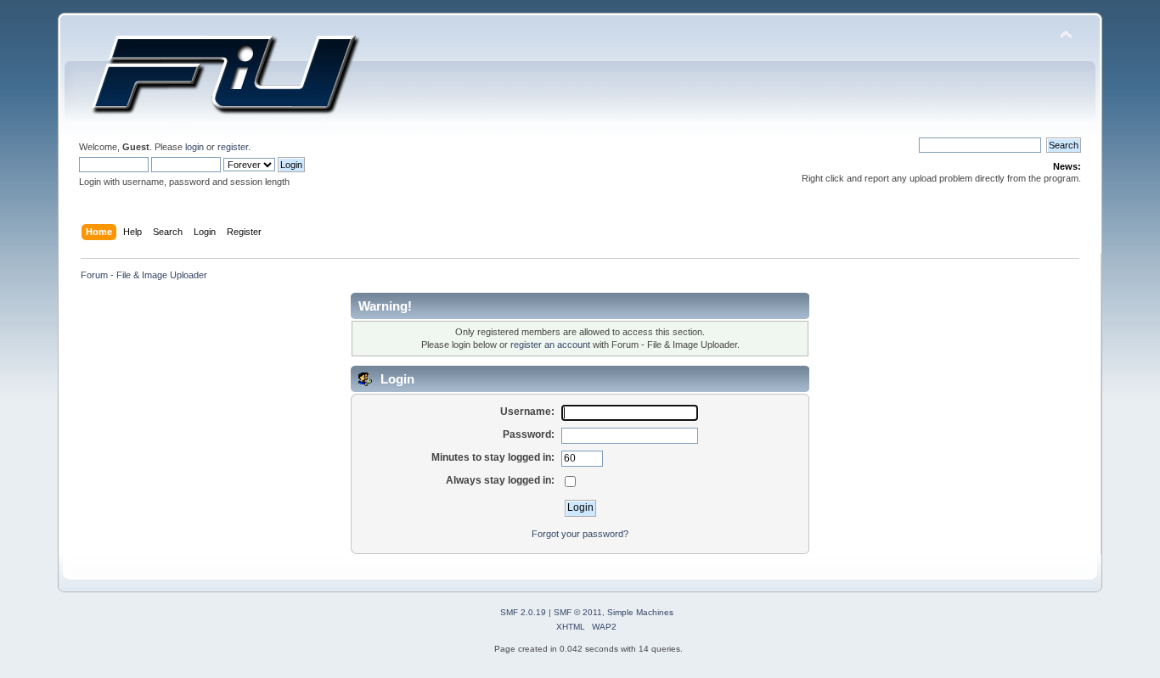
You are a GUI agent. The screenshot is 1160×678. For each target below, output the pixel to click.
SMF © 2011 (578, 612)
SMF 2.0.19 (523, 612)
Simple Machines (640, 612)
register (232, 147)
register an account (550, 344)
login (194, 147)
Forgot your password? (580, 534)
